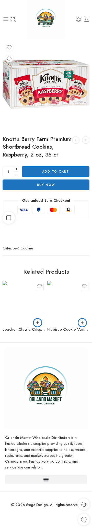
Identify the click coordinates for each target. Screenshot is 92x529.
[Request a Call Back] (83, 504)
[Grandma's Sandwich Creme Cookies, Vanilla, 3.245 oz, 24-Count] (85, 140)
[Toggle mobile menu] (6, 19)
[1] (46, 84)
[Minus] (16, 174)
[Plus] (16, 169)
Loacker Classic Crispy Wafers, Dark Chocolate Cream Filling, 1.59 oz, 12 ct (24, 329)
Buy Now (46, 185)
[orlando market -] (46, 19)
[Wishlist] (9, 47)
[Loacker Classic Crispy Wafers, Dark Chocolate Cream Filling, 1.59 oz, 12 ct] (24, 302)
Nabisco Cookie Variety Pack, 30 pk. (68, 329)
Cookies (26, 248)
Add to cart (55, 171)
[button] (37, 322)
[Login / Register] (78, 19)
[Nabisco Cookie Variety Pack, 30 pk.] (68, 302)
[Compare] (9, 58)
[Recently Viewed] (83, 519)
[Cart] (86, 19)
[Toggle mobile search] (13, 19)
